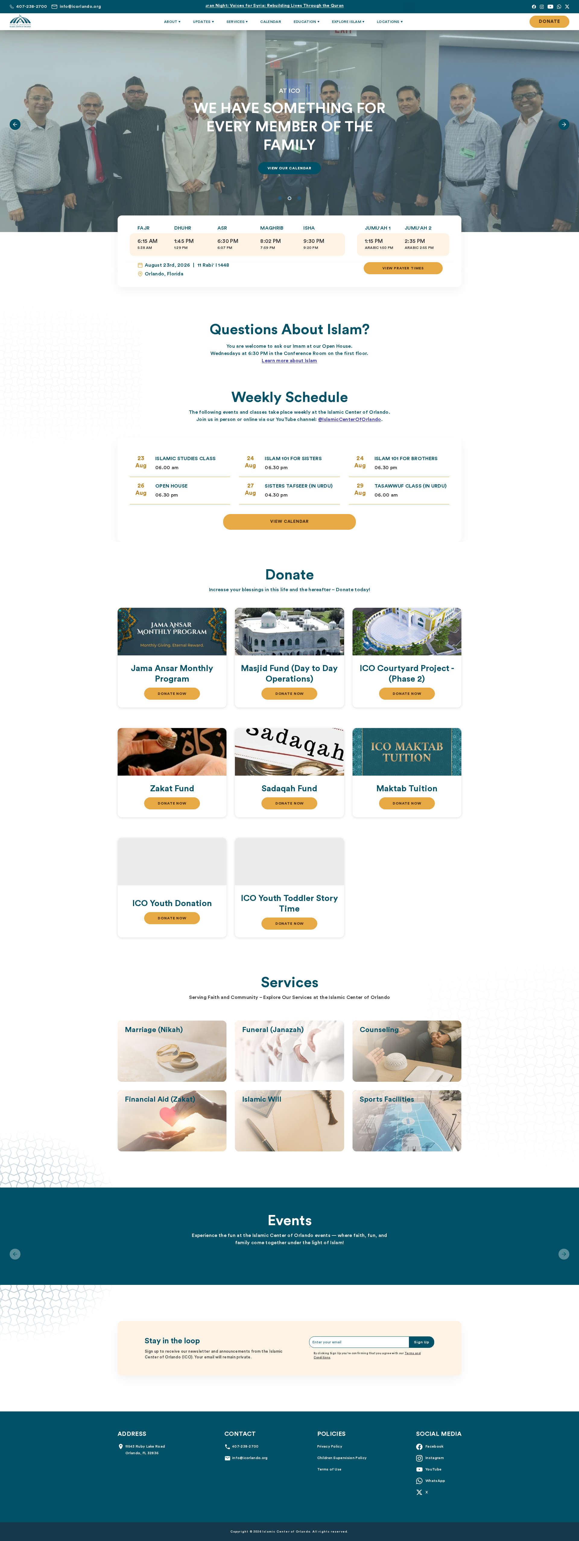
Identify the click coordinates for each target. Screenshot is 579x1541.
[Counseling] (407, 1051)
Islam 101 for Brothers (406, 458)
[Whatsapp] (559, 7)
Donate (549, 21)
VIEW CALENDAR (289, 521)
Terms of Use (329, 1469)
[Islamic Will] (289, 1120)
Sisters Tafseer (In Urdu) (299, 486)
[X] (567, 7)
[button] (15, 124)
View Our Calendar (289, 168)
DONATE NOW (172, 693)
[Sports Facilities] (407, 1120)
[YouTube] (550, 7)
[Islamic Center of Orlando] (20, 20)
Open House (171, 486)
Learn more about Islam (289, 360)
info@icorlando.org (250, 1458)
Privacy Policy (329, 1446)
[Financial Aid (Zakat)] (172, 1120)
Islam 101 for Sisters (293, 458)
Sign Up (421, 1342)
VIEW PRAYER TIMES (403, 268)
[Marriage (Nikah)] (172, 1051)
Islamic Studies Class (185, 458)
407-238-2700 (245, 1446)
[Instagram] (542, 7)
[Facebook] (534, 7)
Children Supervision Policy (342, 1458)
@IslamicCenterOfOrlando (349, 419)
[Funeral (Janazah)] (289, 1051)
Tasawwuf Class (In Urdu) (411, 486)
